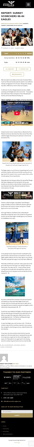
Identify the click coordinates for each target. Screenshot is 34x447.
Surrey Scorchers (6, 347)
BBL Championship (7, 345)
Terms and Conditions (8, 434)
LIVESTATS (10, 69)
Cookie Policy (6, 428)
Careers (4, 426)
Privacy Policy (6, 431)
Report (23, 345)
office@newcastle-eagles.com (12, 401)
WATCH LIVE (24, 69)
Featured (17, 345)
